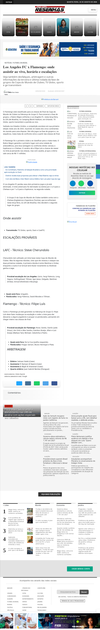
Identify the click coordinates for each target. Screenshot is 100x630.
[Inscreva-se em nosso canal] (11, 10)
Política (10, 607)
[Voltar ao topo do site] (97, 378)
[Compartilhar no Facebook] (98, 167)
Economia (25, 596)
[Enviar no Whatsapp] (98, 171)
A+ (31, 106)
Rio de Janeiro (42, 607)
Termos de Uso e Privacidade (72, 601)
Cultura (40, 593)
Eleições (10, 599)
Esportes (40, 599)
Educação (40, 596)
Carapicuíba (41, 588)
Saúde (24, 610)
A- (26, 106)
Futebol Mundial (13, 602)
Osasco (24, 604)
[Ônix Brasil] (72, 222)
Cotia (24, 593)
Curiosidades (11, 596)
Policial (40, 604)
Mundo (9, 604)
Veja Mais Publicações (50, 494)
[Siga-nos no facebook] (5, 10)
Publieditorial (27, 607)
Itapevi (24, 602)
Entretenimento (27, 599)
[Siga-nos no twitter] (24, 10)
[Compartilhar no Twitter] (98, 176)
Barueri (9, 588)
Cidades (9, 593)
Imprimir (39, 106)
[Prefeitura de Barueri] (50, 99)
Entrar (8, 2)
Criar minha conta (80, 569)
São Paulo (10, 610)
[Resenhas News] (50, 9)
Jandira (39, 602)
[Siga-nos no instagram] (18, 10)
